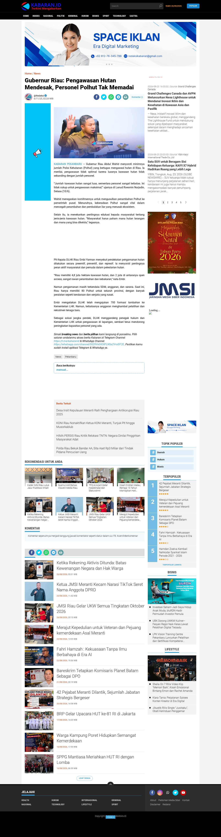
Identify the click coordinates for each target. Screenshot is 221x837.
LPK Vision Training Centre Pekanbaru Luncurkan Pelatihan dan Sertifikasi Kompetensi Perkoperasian (171, 638)
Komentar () (137, 97)
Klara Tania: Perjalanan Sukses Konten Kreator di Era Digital (170, 699)
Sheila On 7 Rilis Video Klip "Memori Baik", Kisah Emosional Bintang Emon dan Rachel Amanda (173, 688)
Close (110, 817)
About (153, 800)
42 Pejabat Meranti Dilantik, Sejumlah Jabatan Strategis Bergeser (98, 695)
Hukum (85, 16)
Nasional (48, 16)
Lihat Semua (84, 778)
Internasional (89, 800)
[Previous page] (158, 202)
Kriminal (73, 16)
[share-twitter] (104, 97)
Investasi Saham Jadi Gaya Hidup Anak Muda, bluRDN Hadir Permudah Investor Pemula (172, 611)
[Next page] (186, 202)
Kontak (186, 800)
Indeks (36, 16)
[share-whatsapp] (111, 97)
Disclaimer (155, 804)
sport (106, 16)
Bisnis (95, 16)
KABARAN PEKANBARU (68, 164)
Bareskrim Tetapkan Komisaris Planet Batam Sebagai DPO (97, 673)
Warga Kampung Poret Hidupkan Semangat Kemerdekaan (96, 738)
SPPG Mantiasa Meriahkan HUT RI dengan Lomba (95, 759)
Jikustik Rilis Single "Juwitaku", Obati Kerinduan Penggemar (170, 709)
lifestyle (87, 804)
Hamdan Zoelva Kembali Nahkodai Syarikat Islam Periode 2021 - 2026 (173, 552)
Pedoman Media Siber (169, 800)
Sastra (133, 16)
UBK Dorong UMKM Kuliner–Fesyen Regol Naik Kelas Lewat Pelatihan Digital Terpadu (170, 624)
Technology (119, 16)
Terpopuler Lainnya (172, 565)
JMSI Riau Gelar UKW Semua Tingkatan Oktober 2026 (100, 609)
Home (26, 16)
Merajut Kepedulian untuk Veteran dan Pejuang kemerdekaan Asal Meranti (99, 630)
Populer (193, 6)
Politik (61, 16)
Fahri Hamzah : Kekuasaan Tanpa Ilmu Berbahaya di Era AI (92, 652)
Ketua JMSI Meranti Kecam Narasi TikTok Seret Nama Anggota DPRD (100, 587)
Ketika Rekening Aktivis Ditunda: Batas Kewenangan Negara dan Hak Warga (91, 565)
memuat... (62, 369)
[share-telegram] (118, 97)
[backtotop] (110, 785)
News (58, 356)
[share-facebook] (96, 97)
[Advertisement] (99, 243)
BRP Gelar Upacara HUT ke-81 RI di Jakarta (96, 713)
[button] (106, 64)
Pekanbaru (70, 356)
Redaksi (167, 804)
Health (25, 800)
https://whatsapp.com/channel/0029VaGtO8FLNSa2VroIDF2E (89, 344)
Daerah (161, 452)
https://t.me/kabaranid (66, 341)
